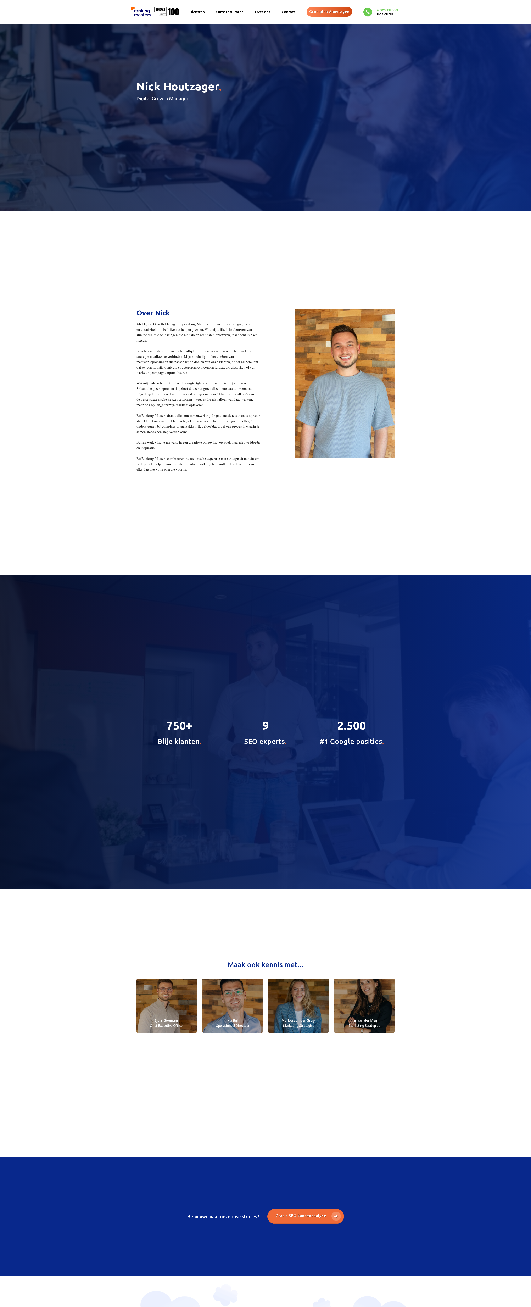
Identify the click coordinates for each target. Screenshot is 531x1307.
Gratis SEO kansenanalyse (301, 1216)
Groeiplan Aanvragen (329, 12)
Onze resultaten (230, 12)
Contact (288, 12)
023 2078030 (387, 14)
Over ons (262, 12)
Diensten (197, 12)
